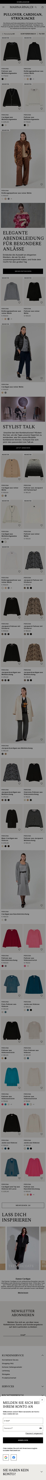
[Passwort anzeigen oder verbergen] (40, 1428)
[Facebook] (14, 1457)
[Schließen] (42, 1400)
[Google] (6, 1457)
